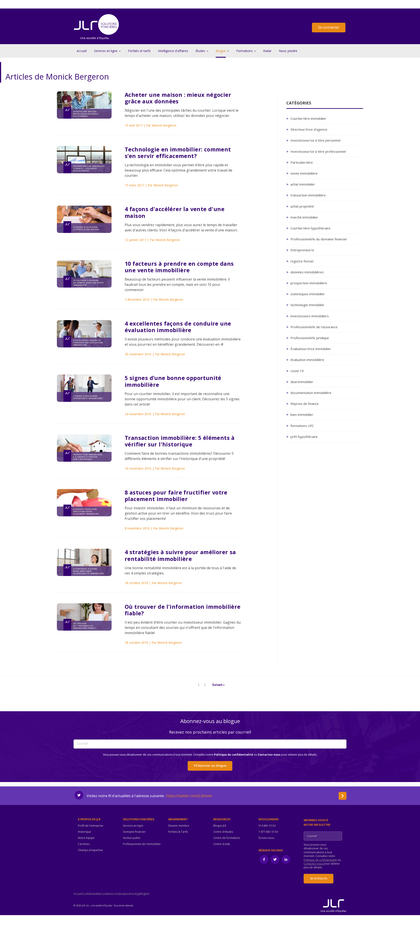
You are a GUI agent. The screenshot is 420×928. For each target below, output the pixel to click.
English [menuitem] (145, 894)
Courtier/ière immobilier (308, 118)
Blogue (221, 51)
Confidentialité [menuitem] (91, 894)
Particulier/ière (301, 162)
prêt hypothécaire (304, 436)
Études (200, 51)
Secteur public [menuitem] (131, 838)
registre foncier (302, 261)
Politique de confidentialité (233, 754)
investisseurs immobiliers (309, 316)
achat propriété (302, 206)
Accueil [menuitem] (78, 894)
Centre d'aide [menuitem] (221, 844)
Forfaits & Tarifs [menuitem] (178, 832)
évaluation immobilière (307, 359)
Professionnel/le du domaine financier (318, 239)
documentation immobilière (310, 392)
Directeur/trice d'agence (308, 129)
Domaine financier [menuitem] (134, 832)
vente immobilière (304, 173)
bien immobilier (301, 414)
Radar (267, 51)
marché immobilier (304, 217)
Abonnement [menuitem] (178, 819)
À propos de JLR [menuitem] (89, 819)
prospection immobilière (308, 283)
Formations (244, 51)
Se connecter (328, 27)
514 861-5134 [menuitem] (267, 825)
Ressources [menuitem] (221, 819)
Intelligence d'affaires (173, 51)
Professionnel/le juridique (309, 338)
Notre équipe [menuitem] (86, 838)
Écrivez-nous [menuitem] (266, 838)
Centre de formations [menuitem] (226, 838)
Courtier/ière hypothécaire (310, 228)
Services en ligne (105, 51)
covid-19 (297, 371)
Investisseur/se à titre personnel (315, 140)
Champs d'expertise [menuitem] (90, 850)
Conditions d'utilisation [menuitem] (114, 894)
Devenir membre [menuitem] (178, 825)
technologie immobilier (307, 305)
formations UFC (302, 425)
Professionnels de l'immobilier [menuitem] (142, 844)
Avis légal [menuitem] (135, 894)
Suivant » (218, 685)
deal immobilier (301, 382)
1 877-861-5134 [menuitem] (268, 832)
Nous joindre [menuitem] (268, 819)
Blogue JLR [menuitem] (219, 825)
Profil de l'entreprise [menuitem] (90, 825)
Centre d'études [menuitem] (223, 832)
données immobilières (307, 272)
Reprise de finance (304, 403)
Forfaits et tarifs (139, 51)
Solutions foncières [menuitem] (138, 819)
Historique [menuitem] (84, 832)
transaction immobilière (308, 195)
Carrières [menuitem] (83, 844)
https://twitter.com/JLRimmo (189, 795)
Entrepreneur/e (302, 250)
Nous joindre (288, 51)
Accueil (82, 51)
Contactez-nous (269, 754)
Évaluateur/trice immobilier (310, 349)
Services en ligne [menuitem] (133, 825)
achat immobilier (302, 184)
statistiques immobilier (307, 294)
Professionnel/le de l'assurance (314, 327)
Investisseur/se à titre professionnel (318, 151)
